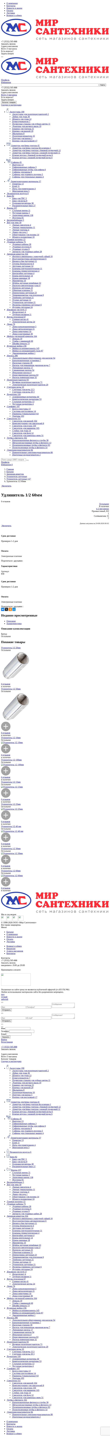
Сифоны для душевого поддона (27, 174)
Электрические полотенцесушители (30, 385)
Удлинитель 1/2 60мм (11, 871)
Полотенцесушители (18, 380)
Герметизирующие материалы (26, 181)
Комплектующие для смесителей (28, 423)
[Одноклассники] (10, 609)
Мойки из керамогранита (25, 348)
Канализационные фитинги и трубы (30, 440)
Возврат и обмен (14, 15)
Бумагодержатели (21, 121)
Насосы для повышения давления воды (31, 365)
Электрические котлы (23, 322)
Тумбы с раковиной (22, 341)
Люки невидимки (21, 331)
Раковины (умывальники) (25, 414)
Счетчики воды (15, 387)
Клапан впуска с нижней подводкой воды (32, 157)
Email (3, 1034)
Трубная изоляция (21, 314)
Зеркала (17, 339)
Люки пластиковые (22, 334)
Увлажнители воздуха (18, 193)
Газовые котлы (20, 319)
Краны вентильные (22, 276)
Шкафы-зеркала (21, 343)
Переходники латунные (24, 293)
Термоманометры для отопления (28, 295)
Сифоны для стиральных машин (28, 177)
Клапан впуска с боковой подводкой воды (32, 155)
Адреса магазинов (14, 951)
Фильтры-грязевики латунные (27, 305)
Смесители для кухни (24, 426)
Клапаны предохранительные (27, 268)
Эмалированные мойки (23, 353)
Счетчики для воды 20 (23, 392)
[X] (6, 609)
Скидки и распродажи (11, 105)
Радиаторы (14, 394)
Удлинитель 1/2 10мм (11, 738)
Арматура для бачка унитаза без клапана (31, 148)
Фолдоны (18, 218)
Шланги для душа (21, 119)
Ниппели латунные (22, 288)
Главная (10, 469)
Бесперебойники (15, 220)
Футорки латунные (22, 307)
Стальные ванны (21, 210)
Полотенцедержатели (23, 136)
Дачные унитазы (20, 230)
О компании (12, 3)
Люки (11, 324)
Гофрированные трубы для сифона (29, 169)
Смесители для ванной (24, 421)
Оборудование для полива (25, 234)
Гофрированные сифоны (24, 167)
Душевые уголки (21, 249)
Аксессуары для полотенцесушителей (30, 114)
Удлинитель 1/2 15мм (11, 782)
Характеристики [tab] (14, 623)
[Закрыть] (2, 1002)
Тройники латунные (23, 297)
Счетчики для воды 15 (23, 389)
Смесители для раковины (25, 428)
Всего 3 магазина (9, 95)
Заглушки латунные (22, 266)
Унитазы (18, 416)
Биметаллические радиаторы (26, 399)
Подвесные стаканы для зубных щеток (31, 124)
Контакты (10, 6)
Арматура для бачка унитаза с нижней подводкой (36, 153)
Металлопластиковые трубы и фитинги (31, 443)
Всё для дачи (14, 222)
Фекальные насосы (21, 372)
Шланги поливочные (23, 237)
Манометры (19, 280)
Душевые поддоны (21, 247)
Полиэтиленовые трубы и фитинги (29, 447)
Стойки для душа (21, 430)
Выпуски (17, 165)
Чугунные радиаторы (23, 404)
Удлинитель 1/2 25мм (11, 804)
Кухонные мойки (16, 346)
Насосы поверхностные (24, 377)
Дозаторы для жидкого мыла (26, 126)
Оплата (9, 10)
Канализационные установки (26, 360)
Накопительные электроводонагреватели (32, 452)
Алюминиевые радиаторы (25, 397)
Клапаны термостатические (25, 271)
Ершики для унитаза (23, 129)
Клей (16, 186)
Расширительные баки (24, 205)
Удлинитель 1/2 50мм (11, 689)
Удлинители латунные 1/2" (18, 479)
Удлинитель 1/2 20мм (11, 648)
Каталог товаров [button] (9, 102)
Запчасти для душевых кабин (27, 251)
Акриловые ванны (22, 215)
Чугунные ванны (21, 213)
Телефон (5, 1031)
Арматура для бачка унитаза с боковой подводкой (36, 150)
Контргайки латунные (23, 273)
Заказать (5, 1037)
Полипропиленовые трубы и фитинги (31, 445)
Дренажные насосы (22, 368)
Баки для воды (19, 201)
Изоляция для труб (17, 310)
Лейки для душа (21, 116)
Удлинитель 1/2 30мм (11, 848)
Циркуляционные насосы (25, 375)
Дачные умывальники (23, 227)
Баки (10, 196)
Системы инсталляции (24, 411)
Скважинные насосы (23, 370)
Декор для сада (20, 232)
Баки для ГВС (19, 198)
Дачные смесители (21, 225)
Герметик (18, 184)
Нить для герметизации (24, 189)
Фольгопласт (19, 312)
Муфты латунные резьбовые (26, 283)
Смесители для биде (23, 433)
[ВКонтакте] (2, 609)
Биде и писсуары (21, 409)
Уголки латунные (21, 300)
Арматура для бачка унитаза (25, 145)
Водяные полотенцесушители (27, 382)
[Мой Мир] (14, 609)
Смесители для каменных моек (27, 435)
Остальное (104, 504)
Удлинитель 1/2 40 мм (11, 826)
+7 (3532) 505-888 (9, 1047)
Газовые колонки (16, 239)
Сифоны (16, 162)
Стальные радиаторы (23, 401)
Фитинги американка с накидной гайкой (32, 256)
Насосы (12, 355)
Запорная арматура (17, 254)
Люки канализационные (24, 326)
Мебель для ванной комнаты (22, 336)
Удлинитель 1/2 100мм (11, 760)
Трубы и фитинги (17, 438)
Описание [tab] (11, 621)
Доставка (10, 13)
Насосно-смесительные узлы (26, 285)
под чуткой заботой (4, 996)
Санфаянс (13, 406)
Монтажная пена (20, 191)
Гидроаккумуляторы (23, 203)
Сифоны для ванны (22, 172)
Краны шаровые (21, 278)
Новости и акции (14, 8)
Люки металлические (23, 329)
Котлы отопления (16, 317)
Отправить (6, 1010)
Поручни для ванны (22, 138)
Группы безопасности (23, 264)
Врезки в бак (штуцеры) (24, 261)
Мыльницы (18, 133)
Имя (3, 1028)
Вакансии (10, 948)
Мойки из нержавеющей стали (27, 351)
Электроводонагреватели (20, 450)
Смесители (14, 418)
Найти (102, 85)
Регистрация (7, 1042)
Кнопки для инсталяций (24, 141)
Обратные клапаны (22, 290)
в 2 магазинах (102, 509)
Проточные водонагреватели (26, 455)
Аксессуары (17, 112)
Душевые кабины (16, 242)
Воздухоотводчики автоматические (29, 259)
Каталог (10, 471)
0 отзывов (5, 684)
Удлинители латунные (24, 302)
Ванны (12, 208)
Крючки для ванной (22, 131)
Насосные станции (22, 363)
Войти (4, 1039)
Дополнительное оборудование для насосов (33, 358)
